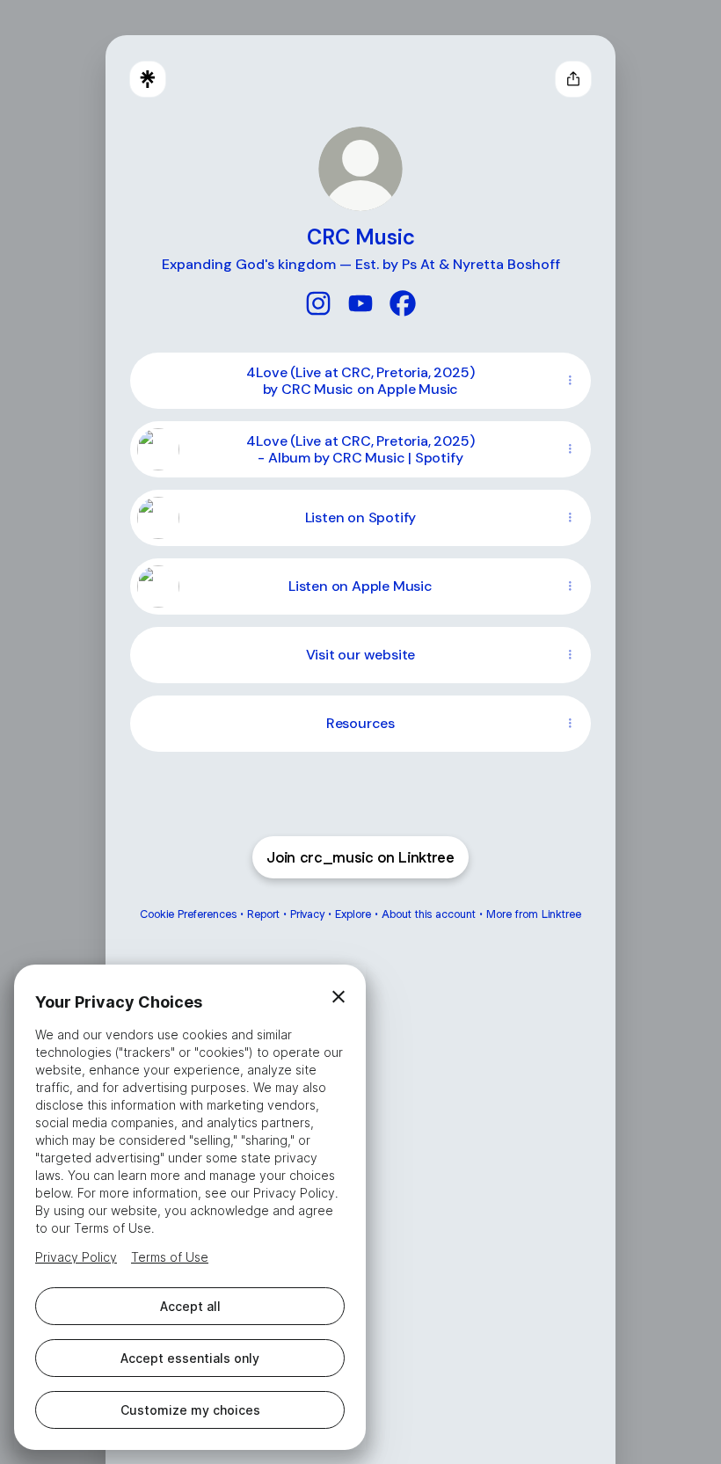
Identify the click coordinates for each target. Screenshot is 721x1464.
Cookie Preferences (188, 914)
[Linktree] (147, 79)
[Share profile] (573, 79)
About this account (429, 914)
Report (263, 914)
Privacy (307, 914)
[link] (318, 303)
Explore (353, 914)
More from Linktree (533, 914)
